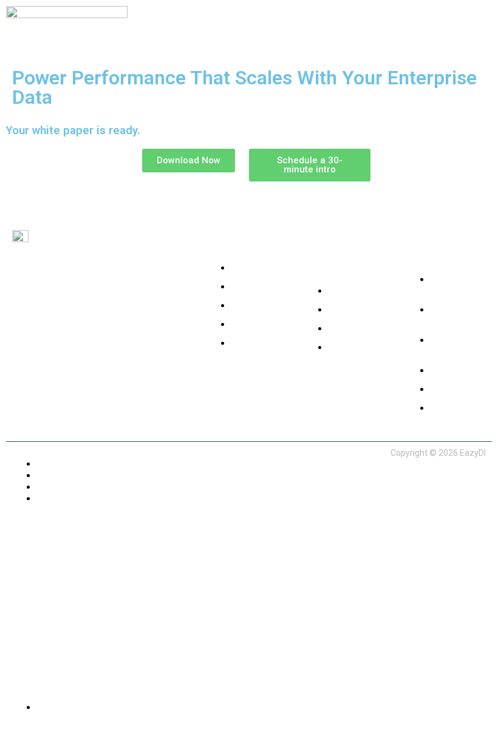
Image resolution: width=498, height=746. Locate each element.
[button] (373, 27)
